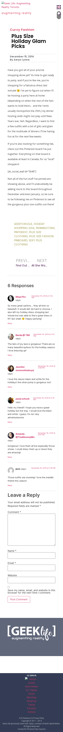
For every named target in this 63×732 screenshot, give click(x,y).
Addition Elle (23, 224)
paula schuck (23, 398)
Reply (10, 323)
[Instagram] (39, 646)
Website (12, 575)
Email (12, 563)
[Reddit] (31, 646)
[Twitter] (23, 646)
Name (12, 551)
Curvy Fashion (22, 30)
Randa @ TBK (23, 335)
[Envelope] (47, 646)
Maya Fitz (21, 296)
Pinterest (21, 232)
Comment (14, 512)
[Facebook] (15, 646)
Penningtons (45, 228)
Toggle (59, 15)
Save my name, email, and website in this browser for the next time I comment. (31, 591)
